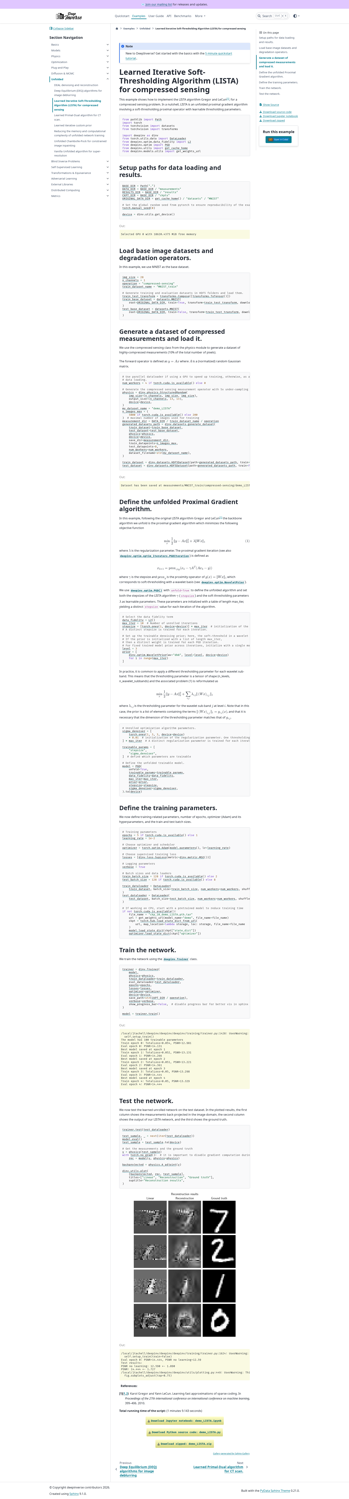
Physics (55, 56)
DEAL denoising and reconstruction (76, 85)
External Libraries (62, 184)
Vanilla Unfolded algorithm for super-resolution (77, 153)
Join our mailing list (159, 4)
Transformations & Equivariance (71, 172)
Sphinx (74, 1494)
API (169, 16)
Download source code (277, 112)
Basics (55, 44)
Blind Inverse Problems (65, 161)
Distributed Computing (65, 190)
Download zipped (273, 120)
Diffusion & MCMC (62, 73)
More (199, 16)
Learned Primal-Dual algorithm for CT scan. (77, 117)
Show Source (270, 104)
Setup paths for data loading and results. (276, 40)
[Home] (116, 28)
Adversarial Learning (64, 178)
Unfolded (57, 79)
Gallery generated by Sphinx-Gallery (231, 1453)
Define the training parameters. (278, 82)
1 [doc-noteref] (227, 98)
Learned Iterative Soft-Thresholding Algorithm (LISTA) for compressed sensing (77, 105)
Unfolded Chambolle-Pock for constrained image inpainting (80, 143)
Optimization (59, 62)
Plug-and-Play (60, 67)
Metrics (55, 195)
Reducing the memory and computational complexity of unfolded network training (80, 133)
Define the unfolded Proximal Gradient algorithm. (277, 74)
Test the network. (269, 93)
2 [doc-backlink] (127, 1394)
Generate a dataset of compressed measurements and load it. (277, 62)
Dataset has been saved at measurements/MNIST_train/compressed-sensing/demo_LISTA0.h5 (185, 485)
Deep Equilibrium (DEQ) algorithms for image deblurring (78, 93)
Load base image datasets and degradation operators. (278, 50)
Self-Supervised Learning (66, 167)
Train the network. (270, 88)
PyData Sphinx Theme (275, 1491)
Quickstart (122, 16)
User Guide (156, 16)
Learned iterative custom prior (73, 125)
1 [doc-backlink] (124, 1394)
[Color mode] (296, 16)
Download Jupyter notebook (280, 116)
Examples (138, 16)
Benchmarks (182, 16)
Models (55, 50)
